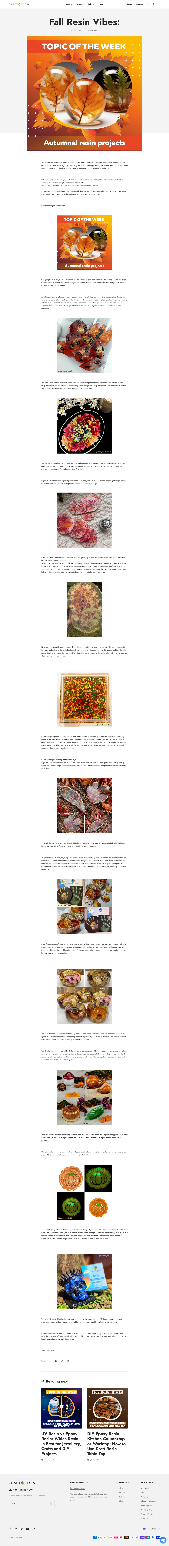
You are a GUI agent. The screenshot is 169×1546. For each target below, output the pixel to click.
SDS (143, 1492)
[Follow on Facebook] (10, 1528)
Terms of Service (147, 1514)
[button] (163, 1540)
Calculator (145, 1488)
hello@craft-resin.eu (77, 1488)
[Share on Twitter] (56, 1361)
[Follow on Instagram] (16, 1528)
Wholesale (145, 1497)
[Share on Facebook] (50, 1361)
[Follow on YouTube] (27, 1528)
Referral (91, 4)
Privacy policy (146, 1509)
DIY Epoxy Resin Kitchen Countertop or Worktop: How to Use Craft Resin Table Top (106, 1444)
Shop (68, 4)
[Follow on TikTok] (33, 1528)
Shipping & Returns (148, 1501)
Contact (139, 4)
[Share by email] (68, 1361)
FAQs (129, 4)
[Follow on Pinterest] (21, 1528)
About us (144, 1518)
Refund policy (146, 1505)
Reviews (80, 4)
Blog (101, 4)
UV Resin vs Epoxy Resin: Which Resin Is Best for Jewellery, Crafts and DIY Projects (61, 1444)
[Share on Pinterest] (62, 1361)
